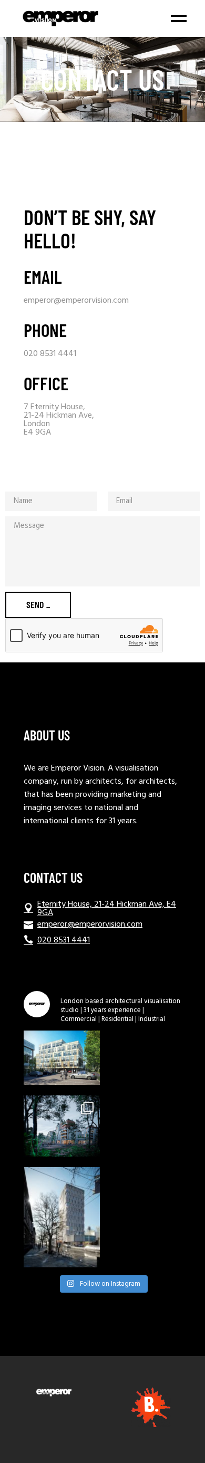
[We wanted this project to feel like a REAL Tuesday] (62, 1057)
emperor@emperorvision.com (76, 300)
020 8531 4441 (50, 354)
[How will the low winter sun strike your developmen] (62, 1217)
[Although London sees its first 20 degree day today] (62, 1126)
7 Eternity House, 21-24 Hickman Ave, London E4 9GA (59, 419)
